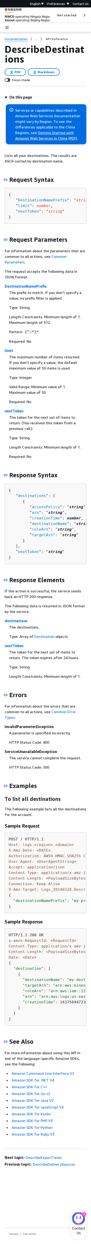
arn (35, 512)
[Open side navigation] (7, 27)
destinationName (49, 524)
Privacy (13, 1234)
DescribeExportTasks (44, 1157)
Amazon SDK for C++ (29, 1087)
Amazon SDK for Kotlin (31, 1114)
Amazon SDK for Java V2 (33, 1100)
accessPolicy (46, 507)
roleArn (40, 529)
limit (24, 206)
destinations (32, 496)
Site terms (29, 1234)
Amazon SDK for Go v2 (31, 1093)
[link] (57, 39)
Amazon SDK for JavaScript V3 (38, 1107)
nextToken (28, 211)
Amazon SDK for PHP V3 (32, 1120)
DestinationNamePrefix (42, 200)
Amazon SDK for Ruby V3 (33, 1134)
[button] (18, 97)
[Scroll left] (53, 15)
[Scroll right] (84, 15)
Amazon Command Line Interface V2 (43, 1073)
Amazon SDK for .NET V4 (33, 1080)
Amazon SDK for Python (32, 1127)
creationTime (46, 518)
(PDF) (72, 138)
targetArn (42, 535)
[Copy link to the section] (5, 179)
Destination (44, 636)
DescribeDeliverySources (54, 1164)
